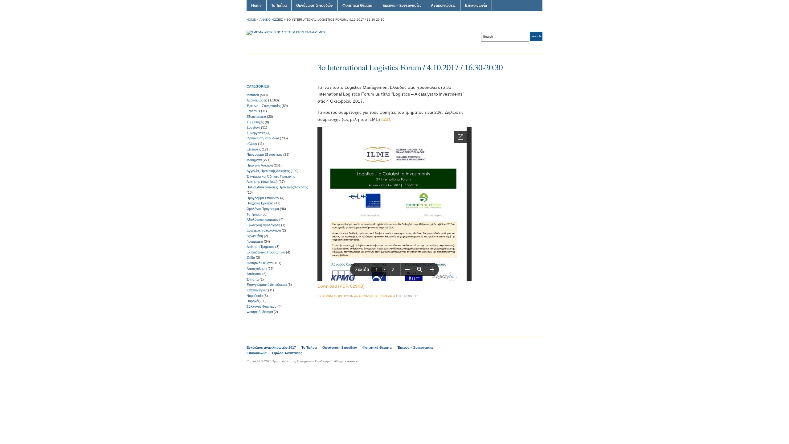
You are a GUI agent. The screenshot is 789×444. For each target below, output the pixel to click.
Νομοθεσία (255, 296)
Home (256, 5)
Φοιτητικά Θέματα (357, 5)
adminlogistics (335, 296)
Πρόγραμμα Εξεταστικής (264, 154)
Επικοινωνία (476, 5)
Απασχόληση (257, 268)
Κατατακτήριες (257, 290)
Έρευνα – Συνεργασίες (401, 5)
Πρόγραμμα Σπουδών (263, 198)
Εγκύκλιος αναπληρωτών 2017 (271, 347)
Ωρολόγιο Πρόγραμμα (263, 209)
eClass (252, 144)
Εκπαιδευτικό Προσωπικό (266, 252)
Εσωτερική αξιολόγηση (264, 230)
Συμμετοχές (255, 122)
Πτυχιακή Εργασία (260, 203)
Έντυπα (253, 279)
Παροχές (253, 301)
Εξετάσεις (254, 149)
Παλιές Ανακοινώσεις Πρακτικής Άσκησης (277, 187)
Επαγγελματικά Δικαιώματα (267, 284)
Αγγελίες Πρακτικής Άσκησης (268, 171)
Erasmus (253, 111)
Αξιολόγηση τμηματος (262, 219)
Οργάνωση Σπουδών (314, 5)
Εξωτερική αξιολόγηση (263, 225)
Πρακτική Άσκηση (260, 165)
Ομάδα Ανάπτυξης (287, 353)
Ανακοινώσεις (443, 5)
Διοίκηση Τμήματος (260, 247)
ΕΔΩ (385, 119)
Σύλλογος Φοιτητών (261, 306)
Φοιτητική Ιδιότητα (260, 312)
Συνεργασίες (256, 133)
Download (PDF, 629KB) (341, 286)
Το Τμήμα (279, 5)
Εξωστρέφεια (256, 116)
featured (253, 95)
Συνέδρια (253, 127)
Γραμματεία (255, 241)
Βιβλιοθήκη (255, 236)
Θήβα (251, 257)
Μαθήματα (254, 160)
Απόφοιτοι (254, 274)
